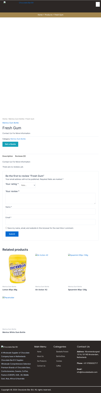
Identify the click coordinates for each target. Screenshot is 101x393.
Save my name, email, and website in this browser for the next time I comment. (41, 228)
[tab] (7, 156)
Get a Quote (10, 144)
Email (8, 217)
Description (7, 156)
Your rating (12, 184)
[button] (98, 4)
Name (9, 207)
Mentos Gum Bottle (16, 119)
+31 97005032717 (87, 363)
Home (4, 119)
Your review (12, 191)
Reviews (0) (20, 156)
